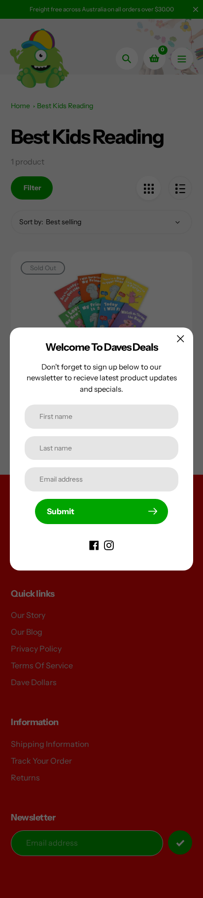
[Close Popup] (180, 338)
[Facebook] (94, 545)
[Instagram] (109, 545)
